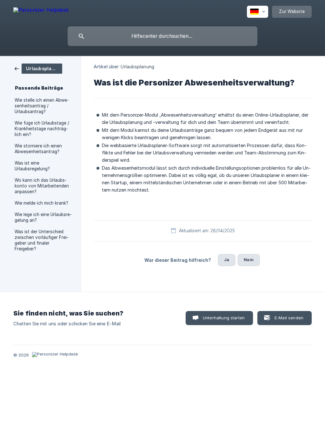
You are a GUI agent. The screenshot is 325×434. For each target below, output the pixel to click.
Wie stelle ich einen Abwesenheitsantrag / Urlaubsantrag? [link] (42, 106)
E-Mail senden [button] (289, 317)
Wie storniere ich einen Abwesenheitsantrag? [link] (38, 148)
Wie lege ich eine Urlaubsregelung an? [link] (43, 217)
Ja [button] (226, 259)
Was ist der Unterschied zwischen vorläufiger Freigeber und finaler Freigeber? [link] (42, 240)
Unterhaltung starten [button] (224, 317)
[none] (41, 11)
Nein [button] (249, 259)
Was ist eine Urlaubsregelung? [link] (32, 165)
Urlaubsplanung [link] (137, 66)
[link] (38, 68)
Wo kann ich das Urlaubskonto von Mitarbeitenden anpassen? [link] (42, 186)
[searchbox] (162, 36)
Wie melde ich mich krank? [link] (41, 203)
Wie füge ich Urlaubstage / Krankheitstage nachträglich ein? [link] (42, 128)
